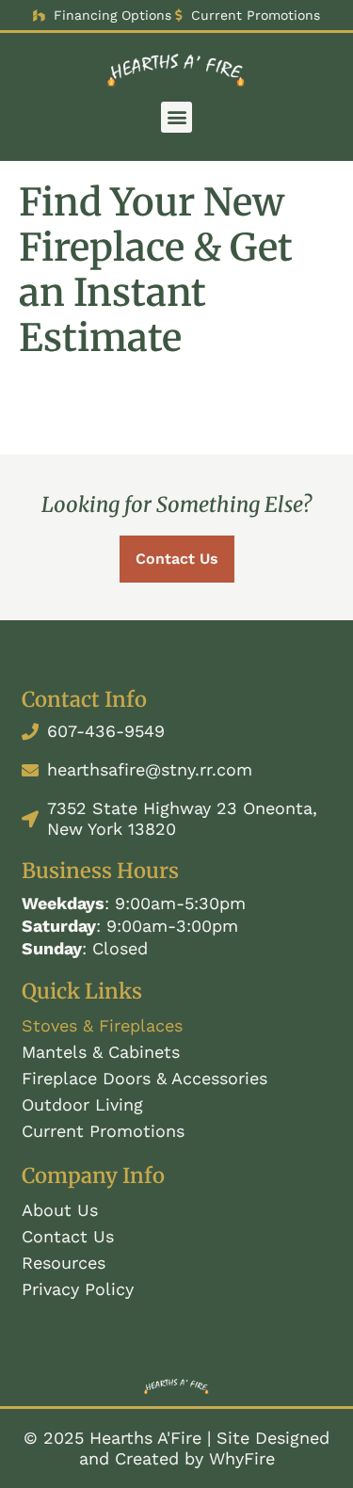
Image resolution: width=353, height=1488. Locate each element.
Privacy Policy (78, 1289)
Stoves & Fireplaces (102, 1025)
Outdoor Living (82, 1104)
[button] (176, 117)
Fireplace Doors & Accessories (144, 1078)
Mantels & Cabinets (101, 1052)
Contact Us (68, 1236)
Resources (63, 1262)
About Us (60, 1210)
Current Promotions (103, 1131)
